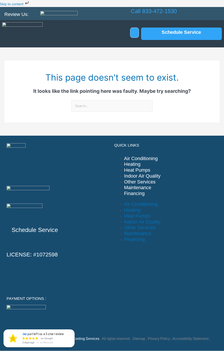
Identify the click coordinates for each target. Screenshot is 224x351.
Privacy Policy (159, 339)
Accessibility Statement (190, 339)
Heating (132, 164)
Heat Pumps (137, 170)
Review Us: (16, 14)
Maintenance (137, 187)
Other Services (140, 182)
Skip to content (12, 4)
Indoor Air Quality (142, 176)
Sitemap (138, 339)
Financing (134, 193)
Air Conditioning (141, 158)
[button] (134, 33)
